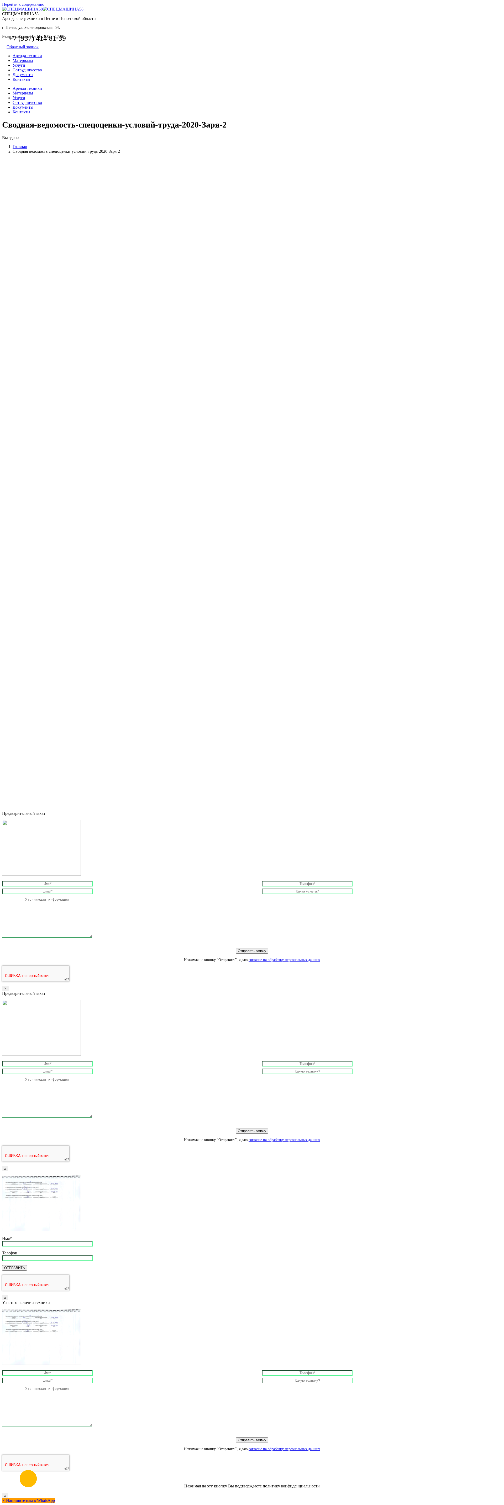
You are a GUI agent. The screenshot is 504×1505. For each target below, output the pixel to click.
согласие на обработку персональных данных (284, 960)
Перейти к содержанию (23, 4)
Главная (20, 146)
